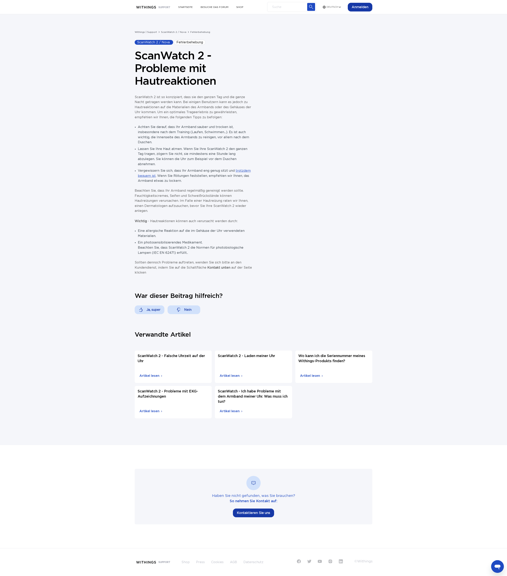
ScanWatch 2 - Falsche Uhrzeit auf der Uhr (171, 358)
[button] (360, 7)
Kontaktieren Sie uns (253, 512)
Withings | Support (146, 32)
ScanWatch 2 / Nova (173, 32)
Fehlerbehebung (200, 32)
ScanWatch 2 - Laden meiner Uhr (246, 356)
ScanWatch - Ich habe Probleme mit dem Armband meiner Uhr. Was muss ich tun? (253, 397)
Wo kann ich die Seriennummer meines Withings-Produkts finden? (331, 358)
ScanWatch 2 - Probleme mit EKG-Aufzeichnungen (168, 394)
